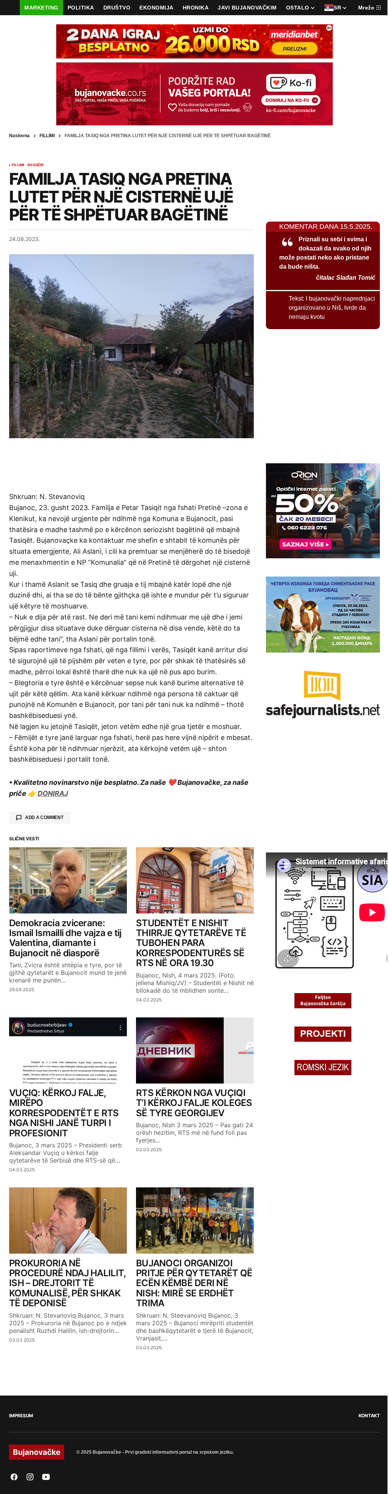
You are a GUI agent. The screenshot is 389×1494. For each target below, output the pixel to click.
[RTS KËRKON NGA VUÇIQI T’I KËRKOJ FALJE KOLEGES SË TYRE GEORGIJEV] (195, 1050)
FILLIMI (47, 135)
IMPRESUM (21, 1415)
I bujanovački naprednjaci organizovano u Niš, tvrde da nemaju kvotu (332, 307)
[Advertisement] (131, 464)
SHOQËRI (35, 165)
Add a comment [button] (44, 817)
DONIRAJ (53, 793)
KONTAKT (369, 1415)
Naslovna (19, 135)
